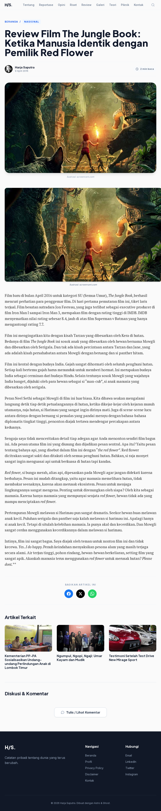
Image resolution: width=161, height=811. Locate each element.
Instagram (131, 774)
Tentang (28, 4)
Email (128, 755)
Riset (73, 4)
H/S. (8, 5)
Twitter (129, 768)
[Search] (153, 5)
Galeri (100, 4)
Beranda (11, 21)
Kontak (138, 4)
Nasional (31, 21)
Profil (88, 761)
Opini (61, 4)
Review (86, 4)
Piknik (125, 4)
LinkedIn (130, 761)
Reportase (46, 4)
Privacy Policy (94, 768)
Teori (112, 4)
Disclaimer (91, 774)
